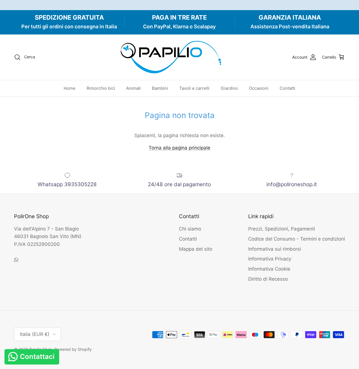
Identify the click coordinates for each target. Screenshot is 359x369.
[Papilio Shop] (179, 57)
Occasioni (258, 88)
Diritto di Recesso (268, 279)
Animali (133, 88)
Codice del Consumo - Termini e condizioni (296, 239)
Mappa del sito (195, 249)
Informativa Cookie (269, 269)
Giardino (229, 88)
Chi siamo (190, 229)
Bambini (160, 88)
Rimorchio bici (101, 88)
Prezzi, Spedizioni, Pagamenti (281, 229)
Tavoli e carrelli (194, 88)
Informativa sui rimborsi (274, 249)
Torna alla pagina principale (179, 148)
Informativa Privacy (269, 259)
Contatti (287, 88)
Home (69, 88)
